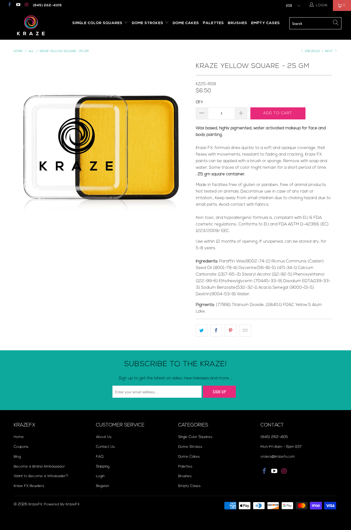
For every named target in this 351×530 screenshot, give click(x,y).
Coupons (21, 447)
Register (102, 486)
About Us (103, 437)
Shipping (102, 466)
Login (100, 476)
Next (329, 51)
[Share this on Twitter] (202, 331)
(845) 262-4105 (47, 5)
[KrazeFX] (30, 25)
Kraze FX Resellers (29, 486)
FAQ (99, 456)
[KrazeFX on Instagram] (26, 5)
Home (19, 437)
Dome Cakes (186, 23)
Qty (199, 102)
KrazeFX (35, 504)
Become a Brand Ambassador (39, 466)
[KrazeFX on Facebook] (9, 5)
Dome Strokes (148, 23)
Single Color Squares (98, 23)
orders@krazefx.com (278, 456)
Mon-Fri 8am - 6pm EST (281, 447)
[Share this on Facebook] (216, 331)
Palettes (213, 23)
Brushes (237, 23)
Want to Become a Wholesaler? (41, 476)
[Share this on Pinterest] (231, 331)
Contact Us (105, 447)
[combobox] (315, 23)
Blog (17, 456)
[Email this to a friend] (245, 331)
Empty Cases (265, 23)
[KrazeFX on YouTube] (17, 5)
